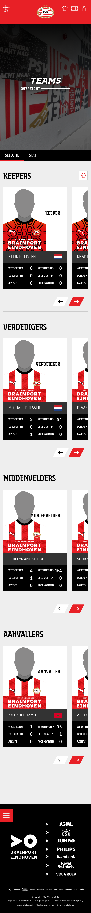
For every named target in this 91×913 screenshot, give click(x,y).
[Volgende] (76, 301)
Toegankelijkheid (43, 900)
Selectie (12, 155)
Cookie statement (45, 905)
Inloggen (84, 8)
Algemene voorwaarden (20, 900)
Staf (33, 155)
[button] (6, 815)
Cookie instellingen (66, 905)
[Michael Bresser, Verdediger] (35, 370)
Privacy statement (24, 905)
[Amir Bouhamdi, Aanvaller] (35, 677)
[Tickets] (74, 8)
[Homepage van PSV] (45, 11)
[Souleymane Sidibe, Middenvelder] (35, 521)
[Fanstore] (65, 8)
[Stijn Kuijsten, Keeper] (35, 219)
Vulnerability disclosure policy (69, 900)
